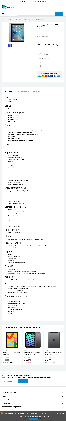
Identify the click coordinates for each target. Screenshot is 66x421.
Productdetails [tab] (24, 91)
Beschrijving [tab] (10, 91)
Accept (33, 419)
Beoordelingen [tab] (38, 91)
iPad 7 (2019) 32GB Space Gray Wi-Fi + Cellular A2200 (11, 353)
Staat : (39, 36)
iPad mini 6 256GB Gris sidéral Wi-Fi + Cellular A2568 (32, 353)
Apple (41, 31)
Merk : (38, 31)
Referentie (40, 33)
